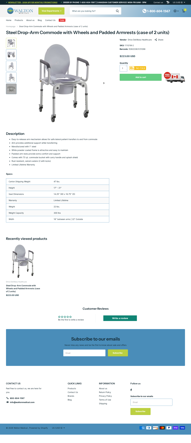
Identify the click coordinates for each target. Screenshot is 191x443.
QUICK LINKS (75, 383)
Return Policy (105, 392)
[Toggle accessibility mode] (167, 2)
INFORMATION (107, 383)
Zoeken (117, 10)
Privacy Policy (105, 396)
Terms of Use (105, 400)
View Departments (51, 11)
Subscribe (118, 353)
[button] (104, 83)
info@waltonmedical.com (22, 402)
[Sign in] (176, 11)
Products (19, 20)
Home (8, 20)
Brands (71, 396)
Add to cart (140, 77)
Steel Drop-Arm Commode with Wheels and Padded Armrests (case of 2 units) (23, 288)
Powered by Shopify (38, 428)
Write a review (120, 318)
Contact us (158, 2)
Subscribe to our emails (141, 396)
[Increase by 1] (126, 63)
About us (30, 20)
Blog (40, 20)
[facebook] (131, 390)
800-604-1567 (17, 398)
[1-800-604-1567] (156, 10)
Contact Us (50, 20)
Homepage (11, 26)
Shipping (103, 403)
